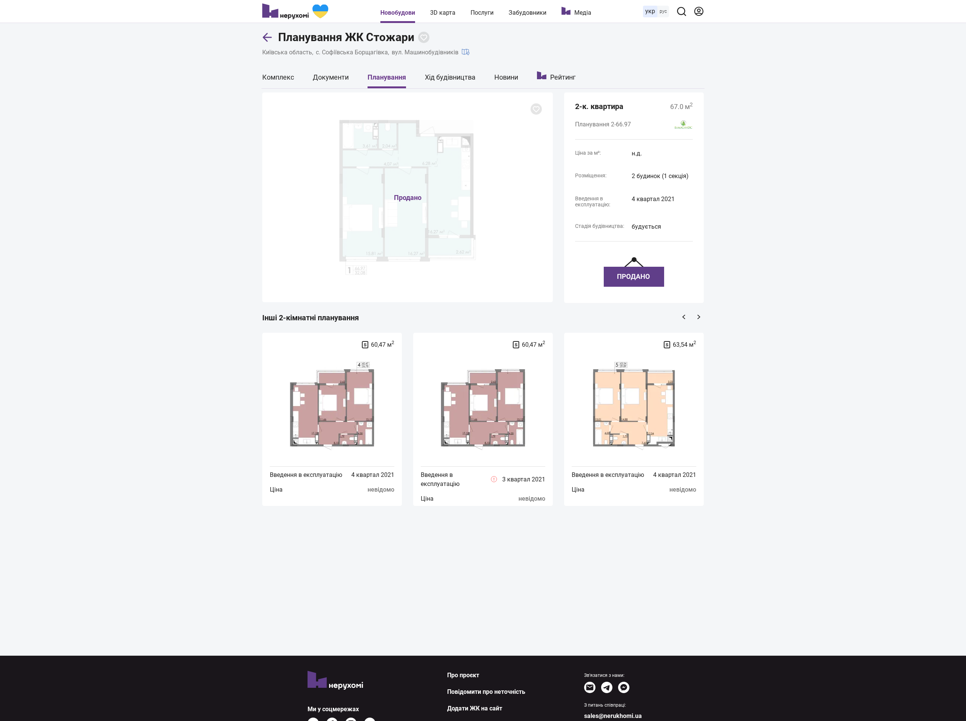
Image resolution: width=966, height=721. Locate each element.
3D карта (442, 12)
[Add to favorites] (423, 37)
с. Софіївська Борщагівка (352, 52)
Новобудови (397, 12)
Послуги (482, 12)
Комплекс (278, 77)
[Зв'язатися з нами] (589, 687)
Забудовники (527, 12)
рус (663, 11)
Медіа (582, 12)
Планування (387, 77)
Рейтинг (563, 77)
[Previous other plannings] (684, 317)
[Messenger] (623, 687)
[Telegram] (606, 687)
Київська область (287, 52)
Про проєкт (463, 675)
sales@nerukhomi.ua (613, 715)
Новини (506, 77)
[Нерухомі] (295, 11)
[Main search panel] (681, 11)
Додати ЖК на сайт (474, 708)
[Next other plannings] (699, 317)
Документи (331, 77)
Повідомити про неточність (486, 691)
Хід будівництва (450, 77)
